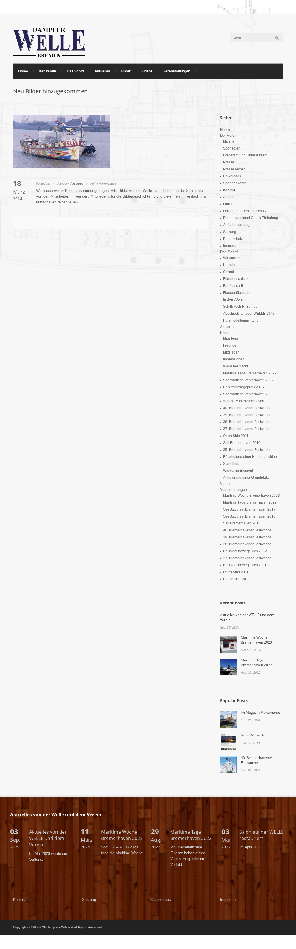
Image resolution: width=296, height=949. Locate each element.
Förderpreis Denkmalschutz (245, 211)
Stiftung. (36, 859)
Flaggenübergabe (237, 293)
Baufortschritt (233, 286)
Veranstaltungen (174, 71)
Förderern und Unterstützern (245, 155)
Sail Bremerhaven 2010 (241, 443)
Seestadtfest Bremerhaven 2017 (248, 380)
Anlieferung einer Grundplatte (246, 478)
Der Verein (45, 71)
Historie (229, 265)
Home (23, 71)
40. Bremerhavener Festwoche (247, 408)
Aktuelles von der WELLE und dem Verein (48, 838)
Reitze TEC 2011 (236, 579)
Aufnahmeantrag (236, 225)
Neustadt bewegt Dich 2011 (245, 565)
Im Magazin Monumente (260, 712)
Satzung (229, 232)
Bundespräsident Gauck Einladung (250, 218)
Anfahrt (228, 197)
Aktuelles (102, 71)
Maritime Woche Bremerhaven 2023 (251, 495)
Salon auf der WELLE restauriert (261, 835)
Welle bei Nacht (235, 366)
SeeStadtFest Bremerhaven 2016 (249, 516)
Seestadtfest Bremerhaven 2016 (248, 394)
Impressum (231, 246)
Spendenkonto (234, 183)
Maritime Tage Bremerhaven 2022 (250, 373)
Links (227, 204)
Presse (228, 162)
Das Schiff (73, 71)
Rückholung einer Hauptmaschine (250, 457)
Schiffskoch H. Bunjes (240, 307)
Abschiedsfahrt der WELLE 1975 (248, 314)
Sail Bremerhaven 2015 (241, 523)
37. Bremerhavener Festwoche (247, 429)
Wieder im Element (238, 471)
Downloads (232, 176)
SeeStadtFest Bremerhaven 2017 (249, 509)
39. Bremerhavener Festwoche (247, 415)
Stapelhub (231, 464)
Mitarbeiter (231, 338)
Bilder (123, 71)
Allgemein (77, 183)
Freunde (229, 345)
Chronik (229, 272)
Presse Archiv (234, 169)
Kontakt (229, 190)
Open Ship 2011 (236, 436)
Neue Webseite (253, 735)
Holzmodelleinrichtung (241, 320)
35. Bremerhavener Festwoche (247, 450)
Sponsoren (231, 148)
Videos (147, 71)
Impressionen (234, 359)
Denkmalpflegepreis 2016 (243, 387)
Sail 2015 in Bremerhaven (243, 401)
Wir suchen (232, 258)
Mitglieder (231, 352)
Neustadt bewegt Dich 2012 (245, 551)
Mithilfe (228, 141)
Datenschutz (233, 239)
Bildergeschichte (236, 279)
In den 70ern (233, 300)
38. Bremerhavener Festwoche (247, 422)
